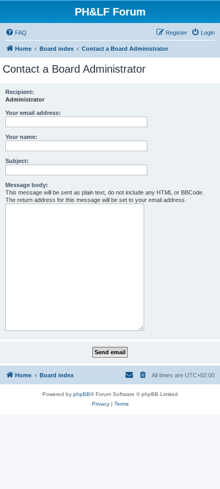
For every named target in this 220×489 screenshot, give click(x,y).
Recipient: (19, 92)
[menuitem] (16, 32)
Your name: (21, 137)
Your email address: (33, 113)
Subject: (17, 161)
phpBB (81, 394)
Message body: (26, 185)
